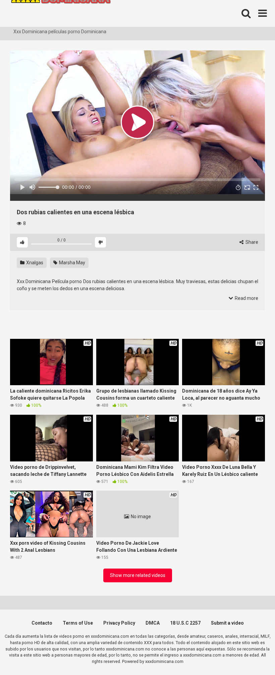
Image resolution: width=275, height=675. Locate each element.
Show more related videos (137, 575)
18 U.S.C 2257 (185, 623)
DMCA (153, 623)
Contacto (42, 623)
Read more (246, 298)
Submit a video (227, 623)
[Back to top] (252, 655)
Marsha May (71, 262)
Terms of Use (78, 623)
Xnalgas (34, 262)
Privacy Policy (119, 623)
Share (251, 242)
